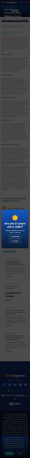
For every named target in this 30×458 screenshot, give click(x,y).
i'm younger (15, 241)
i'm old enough (15, 236)
